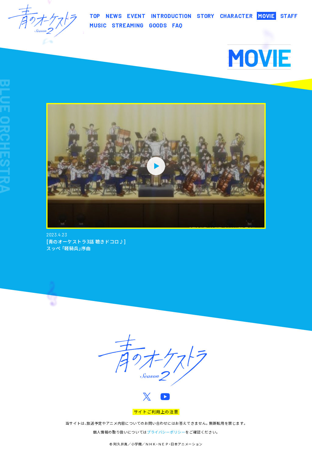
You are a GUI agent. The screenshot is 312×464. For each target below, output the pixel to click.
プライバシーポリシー (166, 431)
